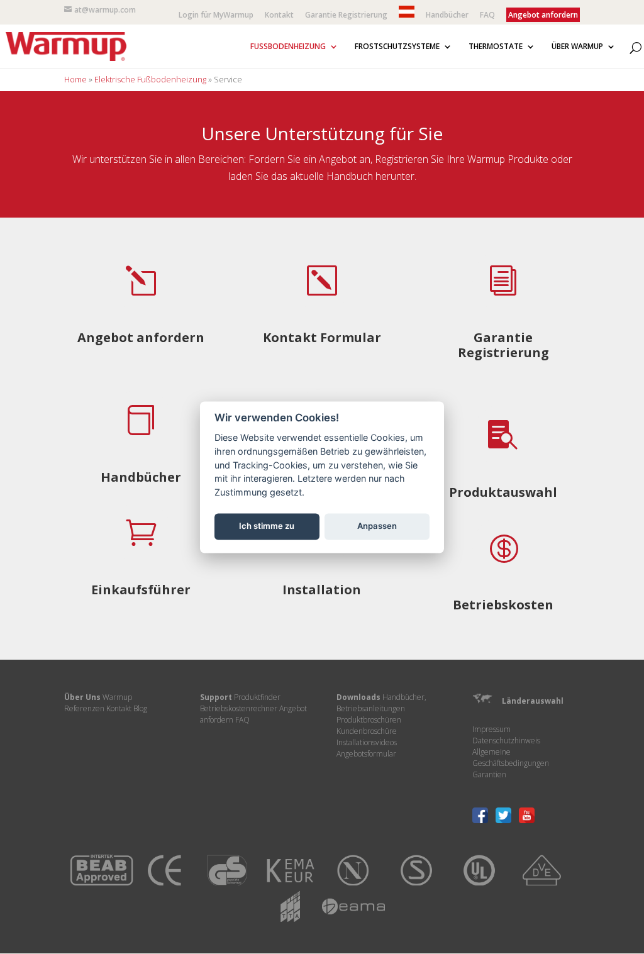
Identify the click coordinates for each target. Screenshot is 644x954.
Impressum (491, 729)
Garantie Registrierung (346, 15)
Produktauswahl (503, 492)
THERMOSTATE (496, 47)
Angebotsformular (366, 753)
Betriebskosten (503, 604)
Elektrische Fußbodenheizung (150, 79)
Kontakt (279, 15)
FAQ (487, 15)
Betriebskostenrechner (238, 708)
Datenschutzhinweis (506, 740)
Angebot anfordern (140, 337)
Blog (140, 708)
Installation (321, 589)
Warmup (117, 697)
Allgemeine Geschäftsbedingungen (510, 757)
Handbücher (447, 15)
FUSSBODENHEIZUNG (288, 47)
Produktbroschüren (368, 719)
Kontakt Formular (322, 337)
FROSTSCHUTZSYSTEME (397, 47)
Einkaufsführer (141, 589)
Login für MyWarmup (216, 15)
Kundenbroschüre (366, 731)
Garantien (489, 774)
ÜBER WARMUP (577, 47)
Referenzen (84, 708)
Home (75, 79)
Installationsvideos (366, 742)
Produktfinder (257, 697)
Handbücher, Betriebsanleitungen (381, 703)
